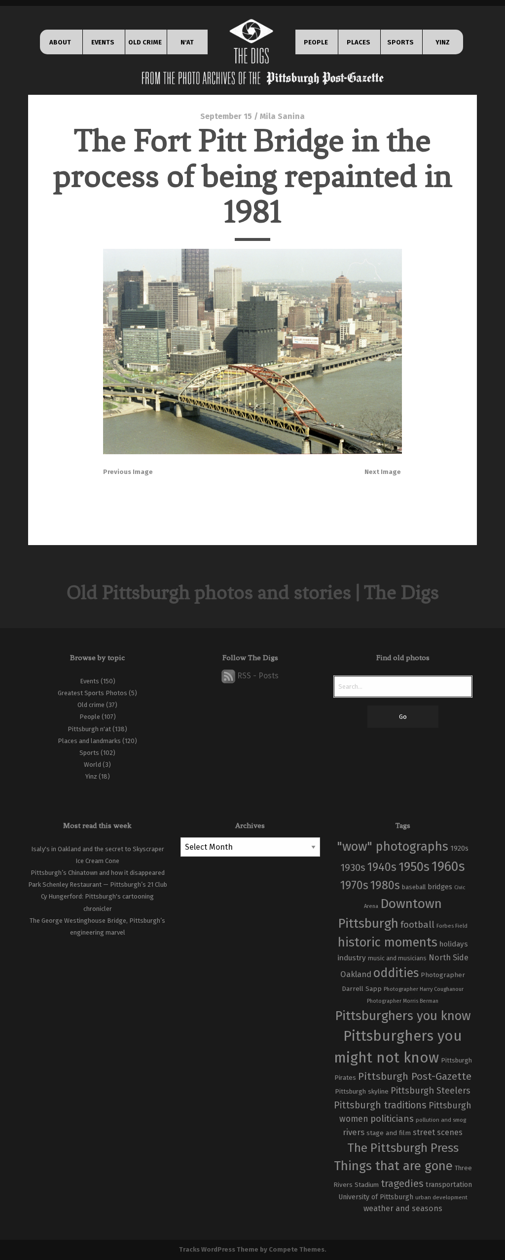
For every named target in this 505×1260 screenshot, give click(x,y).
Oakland (355, 974)
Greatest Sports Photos (92, 693)
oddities (396, 973)
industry (351, 957)
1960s (448, 866)
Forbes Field (452, 925)
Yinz (91, 776)
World (92, 764)
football (417, 924)
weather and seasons (402, 1208)
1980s (385, 885)
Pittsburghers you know (403, 1016)
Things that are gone (393, 1166)
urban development (441, 1197)
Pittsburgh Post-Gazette (414, 1076)
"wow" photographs (392, 846)
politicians (392, 1118)
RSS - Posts (257, 675)
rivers (353, 1132)
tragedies (402, 1183)
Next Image (382, 471)
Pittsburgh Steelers (430, 1090)
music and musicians (397, 958)
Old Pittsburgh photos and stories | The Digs (253, 592)
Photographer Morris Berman (402, 1001)
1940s (382, 867)
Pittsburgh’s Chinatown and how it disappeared (98, 872)
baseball (414, 887)
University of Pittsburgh (375, 1197)
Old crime (91, 705)
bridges (440, 886)
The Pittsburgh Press (403, 1148)
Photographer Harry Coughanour (424, 989)
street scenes (438, 1132)
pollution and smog (441, 1119)
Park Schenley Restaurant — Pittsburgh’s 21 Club (97, 884)
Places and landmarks (89, 741)
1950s (414, 866)
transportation (449, 1184)
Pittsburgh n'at (89, 729)
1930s (352, 867)
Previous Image (128, 471)
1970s (354, 885)
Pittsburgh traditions (380, 1105)
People (89, 716)
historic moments (387, 942)
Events (89, 681)
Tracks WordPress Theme (218, 1249)
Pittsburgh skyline (362, 1092)
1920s (459, 848)
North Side (449, 957)
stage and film (388, 1133)
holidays (453, 944)
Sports (89, 752)
